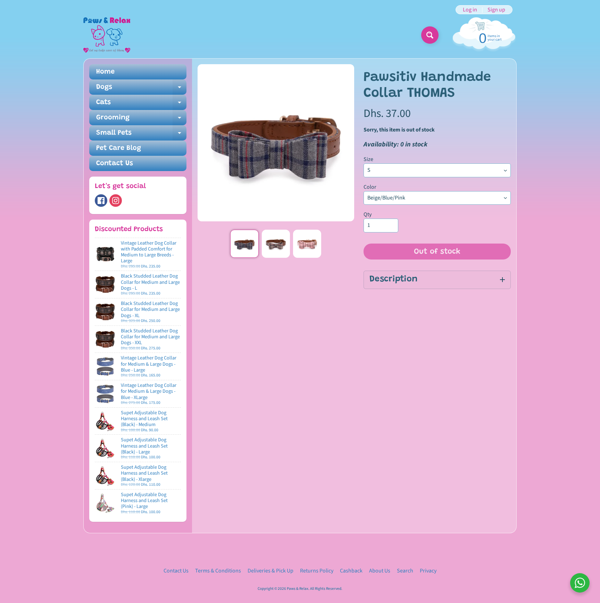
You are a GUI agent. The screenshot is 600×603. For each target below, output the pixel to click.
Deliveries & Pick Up (270, 571)
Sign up (496, 9)
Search (405, 571)
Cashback (351, 571)
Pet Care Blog (118, 148)
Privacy (428, 571)
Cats (141, 104)
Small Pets (141, 135)
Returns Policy (316, 571)
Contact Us (114, 163)
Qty (368, 214)
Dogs (141, 89)
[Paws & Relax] (106, 35)
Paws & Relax (297, 588)
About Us (379, 571)
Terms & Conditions (218, 571)
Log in (470, 9)
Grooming (141, 119)
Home (105, 71)
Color (370, 187)
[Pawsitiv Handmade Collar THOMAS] (244, 244)
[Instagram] (115, 200)
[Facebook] (101, 200)
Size (368, 159)
